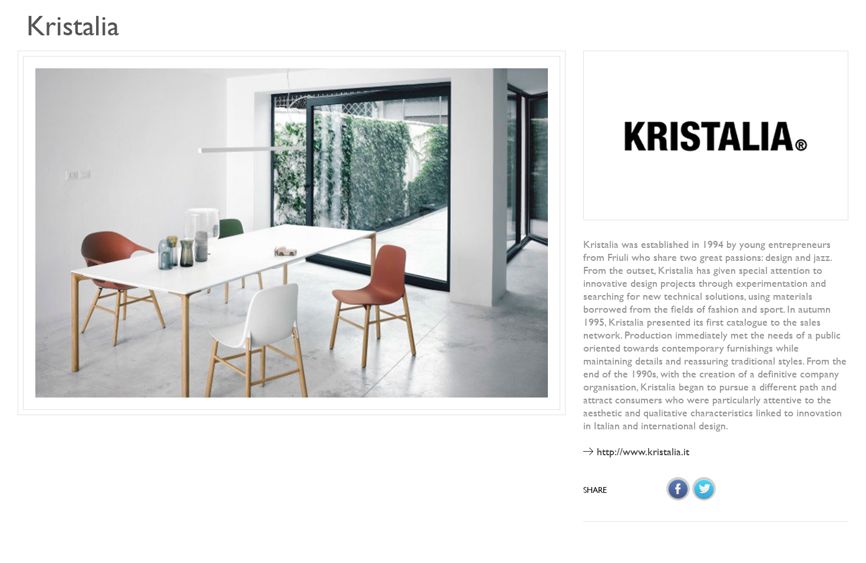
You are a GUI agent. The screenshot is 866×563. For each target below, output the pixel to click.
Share (595, 490)
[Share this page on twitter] (704, 489)
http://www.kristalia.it (643, 451)
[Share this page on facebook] (678, 489)
